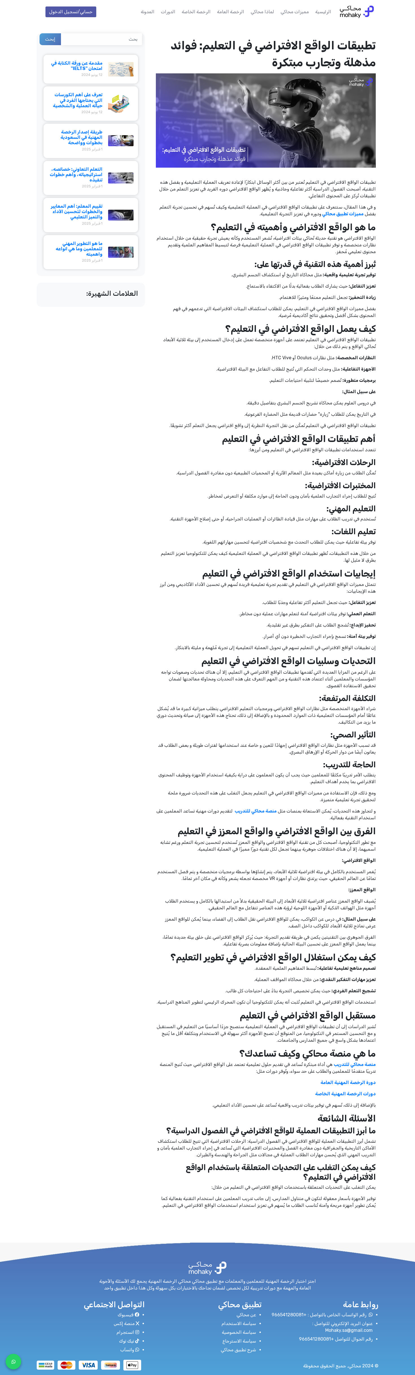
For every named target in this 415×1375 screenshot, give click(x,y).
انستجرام (125, 1332)
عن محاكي (246, 1314)
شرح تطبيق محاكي (238, 1349)
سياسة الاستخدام (239, 1323)
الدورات (168, 11)
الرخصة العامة (230, 11)
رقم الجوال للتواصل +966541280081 (336, 1339)
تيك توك (126, 1341)
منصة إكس (124, 1323)
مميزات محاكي (295, 11)
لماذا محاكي (262, 11)
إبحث (50, 39)
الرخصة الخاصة (196, 11)
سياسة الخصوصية (239, 1332)
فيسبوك (126, 1314)
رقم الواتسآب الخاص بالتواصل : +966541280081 (320, 1314)
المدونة (147, 11)
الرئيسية (323, 11)
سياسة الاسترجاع (239, 1341)
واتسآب (127, 1349)
